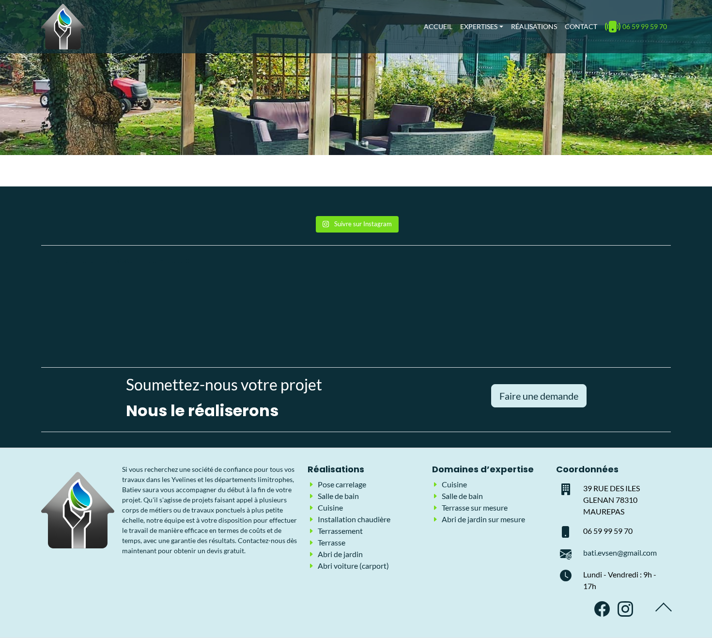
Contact (581, 26)
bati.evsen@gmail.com (620, 552)
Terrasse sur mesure (475, 507)
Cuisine (330, 507)
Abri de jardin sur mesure (483, 519)
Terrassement (340, 530)
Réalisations (534, 26)
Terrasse (331, 542)
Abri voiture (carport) (353, 565)
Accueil (438, 26)
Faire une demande (538, 396)
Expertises (478, 26)
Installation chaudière (354, 519)
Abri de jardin (340, 554)
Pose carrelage (342, 484)
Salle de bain (338, 495)
